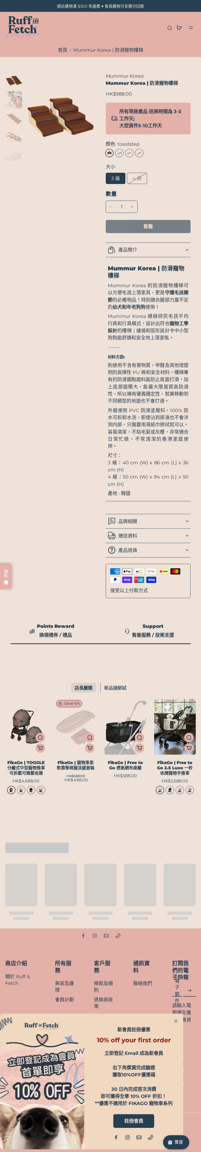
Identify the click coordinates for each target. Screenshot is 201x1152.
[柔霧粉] (179, 790)
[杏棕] (189, 790)
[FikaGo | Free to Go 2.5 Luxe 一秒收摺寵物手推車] (175, 727)
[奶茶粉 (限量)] (41, 790)
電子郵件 (177, 990)
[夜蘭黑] (31, 790)
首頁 (62, 50)
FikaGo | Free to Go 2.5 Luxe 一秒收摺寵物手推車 (175, 768)
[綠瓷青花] (21, 790)
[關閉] (176, 1021)
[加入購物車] (40, 748)
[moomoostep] (129, 153)
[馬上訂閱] (189, 991)
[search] (169, 27)
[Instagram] (94, 935)
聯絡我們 (142, 983)
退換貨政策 (103, 1003)
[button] (148, 226)
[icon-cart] (179, 27)
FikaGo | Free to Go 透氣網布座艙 (125, 765)
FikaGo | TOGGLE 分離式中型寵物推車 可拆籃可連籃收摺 (26, 768)
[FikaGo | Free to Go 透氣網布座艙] (125, 727)
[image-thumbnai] (13, 81)
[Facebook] (83, 935)
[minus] (111, 207)
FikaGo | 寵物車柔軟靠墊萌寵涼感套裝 (75, 765)
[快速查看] (40, 737)
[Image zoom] (59, 120)
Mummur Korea (125, 76)
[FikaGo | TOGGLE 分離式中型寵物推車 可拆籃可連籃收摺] (26, 727)
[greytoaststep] (119, 153)
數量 (111, 194)
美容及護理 (64, 986)
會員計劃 (64, 1000)
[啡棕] (11, 790)
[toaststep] (109, 153)
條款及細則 (103, 986)
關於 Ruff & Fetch (17, 980)
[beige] (139, 153)
